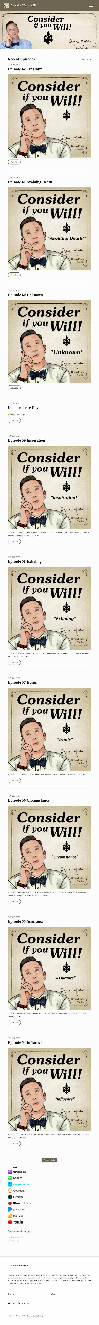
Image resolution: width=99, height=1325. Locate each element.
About (53, 1294)
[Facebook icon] (19, 1304)
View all (85, 59)
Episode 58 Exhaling (25, 561)
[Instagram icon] (14, 1304)
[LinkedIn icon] (28, 1304)
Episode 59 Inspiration (26, 440)
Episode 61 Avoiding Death (30, 182)
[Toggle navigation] (91, 5)
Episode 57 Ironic (22, 682)
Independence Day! (24, 407)
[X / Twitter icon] (9, 1304)
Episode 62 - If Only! (25, 69)
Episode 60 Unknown (25, 295)
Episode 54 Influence (25, 1042)
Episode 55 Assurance (25, 921)
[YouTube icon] (23, 1304)
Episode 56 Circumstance (29, 800)
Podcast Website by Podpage (35, 1316)
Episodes (11, 1294)
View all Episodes (49, 1160)
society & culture (15, 1237)
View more (14, 162)
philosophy (13, 1241)
